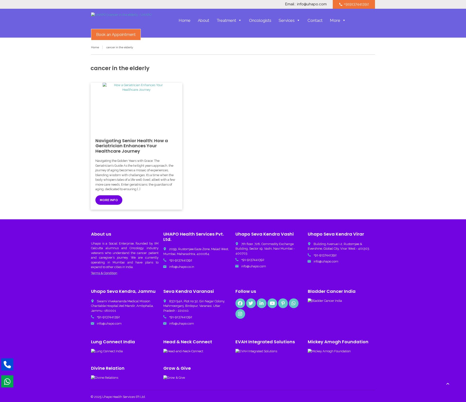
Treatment (226, 20)
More (335, 20)
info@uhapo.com (253, 266)
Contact (315, 20)
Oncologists (260, 20)
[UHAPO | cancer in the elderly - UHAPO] (121, 20)
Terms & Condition (104, 273)
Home (185, 20)
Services (287, 20)
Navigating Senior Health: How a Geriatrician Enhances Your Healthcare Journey (131, 146)
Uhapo (96, 243)
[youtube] (272, 303)
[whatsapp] (294, 303)
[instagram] (240, 314)
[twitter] (251, 303)
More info (109, 200)
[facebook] (240, 303)
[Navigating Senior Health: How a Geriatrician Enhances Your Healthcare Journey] (136, 108)
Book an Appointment (116, 34)
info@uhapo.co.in (181, 267)
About (203, 20)
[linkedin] (261, 303)
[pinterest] (283, 303)
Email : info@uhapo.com (306, 4)
